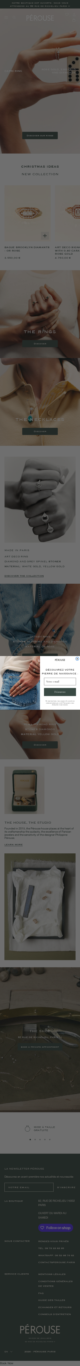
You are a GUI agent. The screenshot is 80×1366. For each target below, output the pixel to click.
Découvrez (59, 692)
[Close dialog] (77, 659)
